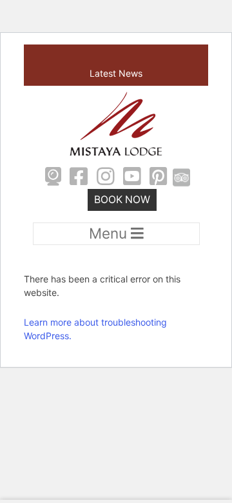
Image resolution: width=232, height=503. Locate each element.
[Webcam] (53, 178)
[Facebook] (78, 177)
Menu (110, 233)
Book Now (122, 199)
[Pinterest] (159, 177)
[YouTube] (132, 177)
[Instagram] (105, 177)
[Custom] (181, 177)
